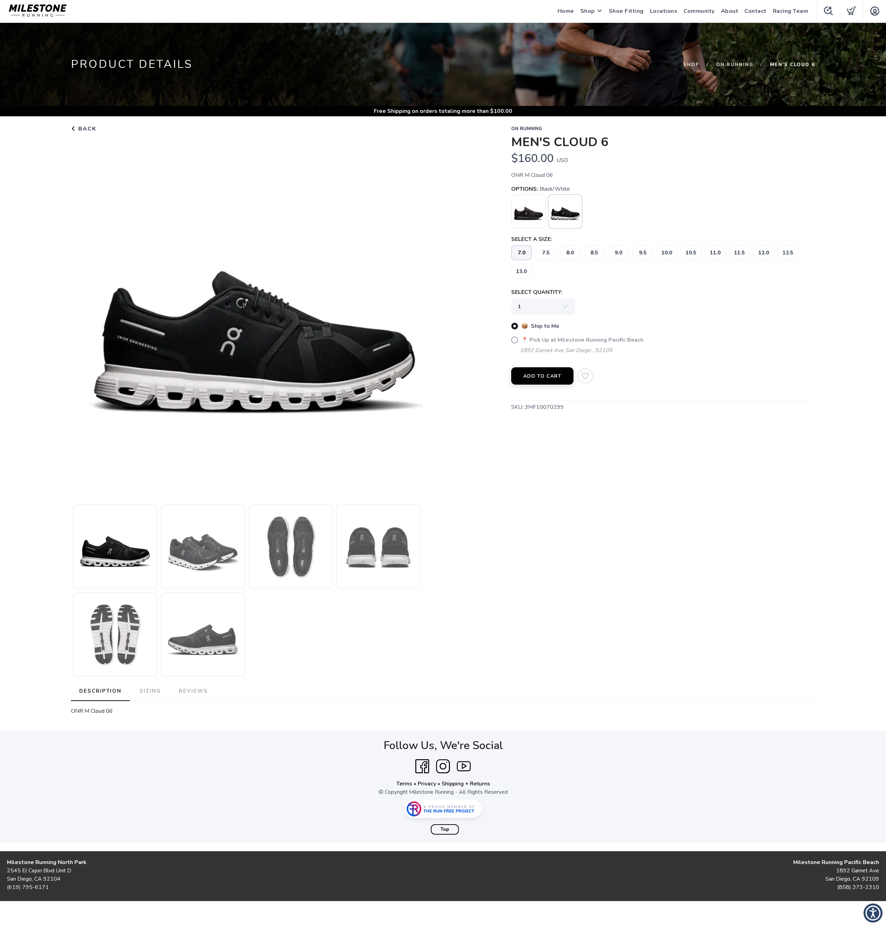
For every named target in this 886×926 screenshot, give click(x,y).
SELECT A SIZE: (531, 239)
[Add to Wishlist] (585, 376)
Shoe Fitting (626, 11)
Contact (755, 11)
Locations (664, 11)
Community (699, 11)
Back (86, 129)
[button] (873, 913)
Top (445, 829)
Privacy (427, 784)
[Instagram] (443, 766)
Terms (404, 784)
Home (566, 11)
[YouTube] (463, 766)
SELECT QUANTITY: (536, 292)
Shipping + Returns (466, 784)
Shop (587, 11)
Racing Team (790, 11)
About (730, 11)
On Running (734, 65)
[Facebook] (422, 766)
